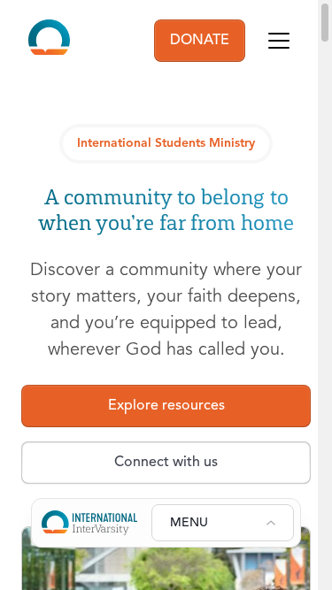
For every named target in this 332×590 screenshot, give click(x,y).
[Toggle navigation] (279, 40)
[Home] (49, 40)
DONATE (199, 41)
